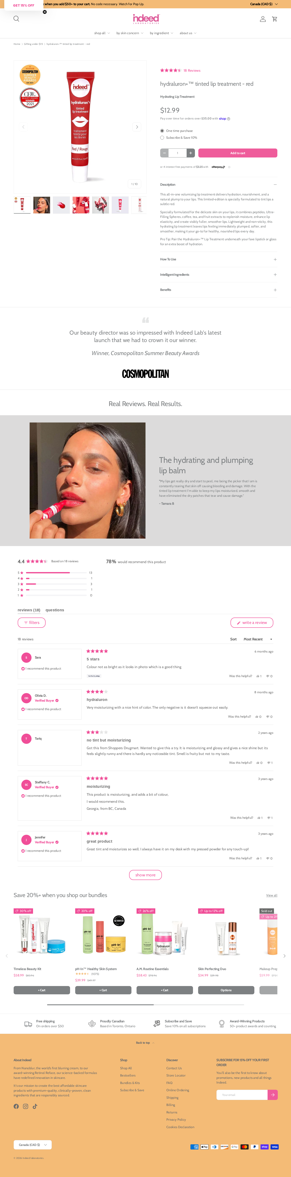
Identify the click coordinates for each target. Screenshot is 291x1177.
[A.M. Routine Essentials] (165, 934)
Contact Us (174, 1068)
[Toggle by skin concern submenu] (142, 33)
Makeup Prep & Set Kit (275, 969)
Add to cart (237, 153)
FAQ (169, 1083)
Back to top (143, 1042)
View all (271, 895)
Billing (170, 1105)
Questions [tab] (55, 611)
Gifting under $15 (33, 44)
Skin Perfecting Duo (212, 969)
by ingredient (159, 33)
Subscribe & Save (132, 1090)
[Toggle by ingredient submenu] (171, 33)
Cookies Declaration (180, 1127)
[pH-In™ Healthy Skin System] (103, 934)
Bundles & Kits (130, 1083)
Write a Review (255, 624)
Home (17, 44)
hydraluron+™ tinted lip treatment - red (68, 44)
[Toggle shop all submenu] (108, 33)
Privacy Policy (176, 1120)
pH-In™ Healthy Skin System (96, 969)
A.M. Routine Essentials (153, 969)
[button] (274, 19)
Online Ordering (177, 1090)
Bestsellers (127, 1075)
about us (186, 33)
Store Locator (176, 1075)
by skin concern (128, 33)
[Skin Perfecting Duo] (226, 934)
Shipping (172, 1098)
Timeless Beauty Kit (27, 969)
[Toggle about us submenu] (195, 33)
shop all (100, 33)
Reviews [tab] (29, 611)
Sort (234, 639)
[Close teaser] (45, 12)
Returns (171, 1112)
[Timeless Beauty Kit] (42, 934)
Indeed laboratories (33, 1158)
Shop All (126, 1068)
